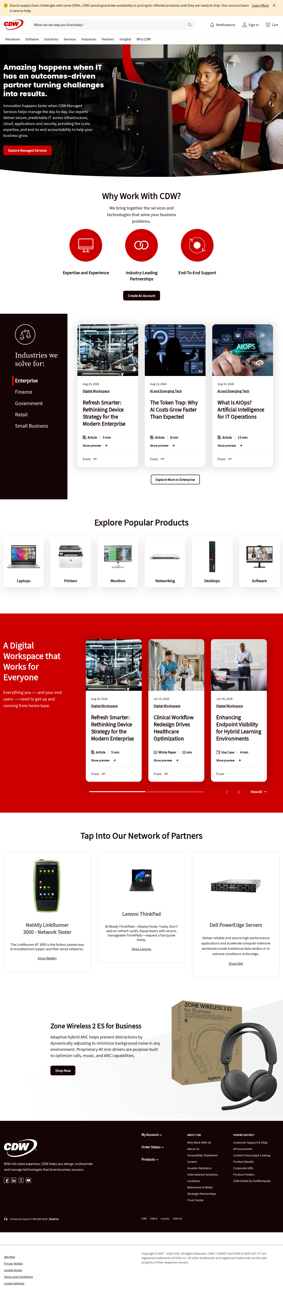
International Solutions (202, 1174)
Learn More (260, 5)
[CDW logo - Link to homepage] (12, 24)
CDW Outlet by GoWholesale (252, 1181)
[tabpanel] (175, 406)
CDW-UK (177, 1218)
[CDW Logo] (12, 24)
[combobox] (106, 24)
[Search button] (189, 24)
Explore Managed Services (27, 150)
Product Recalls (243, 1162)
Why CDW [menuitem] (144, 39)
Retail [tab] (21, 414)
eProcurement (242, 1149)
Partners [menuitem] (108, 39)
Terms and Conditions (18, 1277)
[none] (13, 39)
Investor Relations (199, 1168)
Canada (165, 1218)
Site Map (9, 1257)
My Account (150, 1134)
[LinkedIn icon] (13, 1180)
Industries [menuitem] (88, 39)
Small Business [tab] (31, 425)
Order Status (151, 1147)
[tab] (117, 791)
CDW (144, 1218)
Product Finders (243, 1174)
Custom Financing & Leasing (251, 1155)
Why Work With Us (199, 1142)
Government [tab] (29, 403)
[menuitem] (212, 25)
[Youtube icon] (28, 1180)
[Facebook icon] (6, 1180)
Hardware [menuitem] (12, 39)
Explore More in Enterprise (175, 479)
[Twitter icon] (21, 1180)
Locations (193, 1181)
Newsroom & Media (200, 1187)
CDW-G (153, 1218)
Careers (192, 1162)
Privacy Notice (13, 1263)
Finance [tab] (23, 391)
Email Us (54, 1219)
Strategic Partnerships (201, 1194)
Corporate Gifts (243, 1168)
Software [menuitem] (32, 39)
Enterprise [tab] (26, 380)
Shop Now (63, 1070)
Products (149, 1159)
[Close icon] (274, 5)
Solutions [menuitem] (51, 39)
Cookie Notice (13, 1270)
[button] (272, 24)
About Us (193, 1149)
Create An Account (141, 295)
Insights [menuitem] (125, 39)
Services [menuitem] (70, 39)
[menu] (222, 24)
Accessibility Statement (202, 1155)
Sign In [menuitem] (254, 25)
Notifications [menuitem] (225, 25)
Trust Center (195, 1200)
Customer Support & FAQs (250, 1142)
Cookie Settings (14, 1283)
